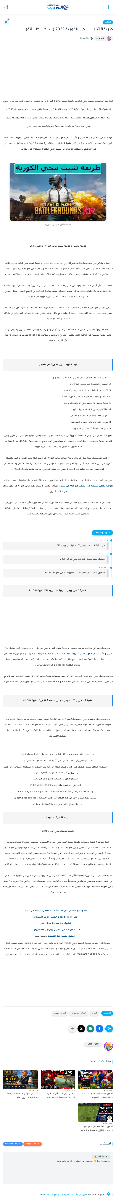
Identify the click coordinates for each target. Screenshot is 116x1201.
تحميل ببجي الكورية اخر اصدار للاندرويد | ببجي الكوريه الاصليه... (73, 573)
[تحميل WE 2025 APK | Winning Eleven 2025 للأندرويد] (95, 1079)
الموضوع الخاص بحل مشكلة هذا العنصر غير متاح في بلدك (56, 911)
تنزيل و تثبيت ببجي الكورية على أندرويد (92, 654)
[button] (99, 1028)
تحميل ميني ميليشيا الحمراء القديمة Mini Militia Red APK (61, 1096)
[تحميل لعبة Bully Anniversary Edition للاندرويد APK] (20, 1079)
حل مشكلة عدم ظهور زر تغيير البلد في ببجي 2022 (80, 546)
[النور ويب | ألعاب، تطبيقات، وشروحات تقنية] (58, 7)
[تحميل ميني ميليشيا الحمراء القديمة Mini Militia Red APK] (58, 1079)
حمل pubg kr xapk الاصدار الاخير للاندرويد (55, 917)
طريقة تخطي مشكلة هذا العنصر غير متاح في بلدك (86, 486)
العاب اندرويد (60, 1013)
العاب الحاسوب (79, 1013)
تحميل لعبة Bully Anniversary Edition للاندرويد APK (22, 1096)
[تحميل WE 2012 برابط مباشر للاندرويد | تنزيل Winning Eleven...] (95, 1112)
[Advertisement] (58, 74)
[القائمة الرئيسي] (110, 7)
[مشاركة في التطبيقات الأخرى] (72, 1028)
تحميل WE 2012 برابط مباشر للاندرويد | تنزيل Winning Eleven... (96, 1129)
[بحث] (5, 7)
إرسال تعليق (101, 1157)
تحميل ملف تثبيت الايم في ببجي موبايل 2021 (82, 559)
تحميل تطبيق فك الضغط (61, 936)
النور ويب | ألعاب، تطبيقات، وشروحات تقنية (65, 1195)
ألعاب (108, 22)
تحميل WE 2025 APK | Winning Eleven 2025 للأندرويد (97, 1096)
